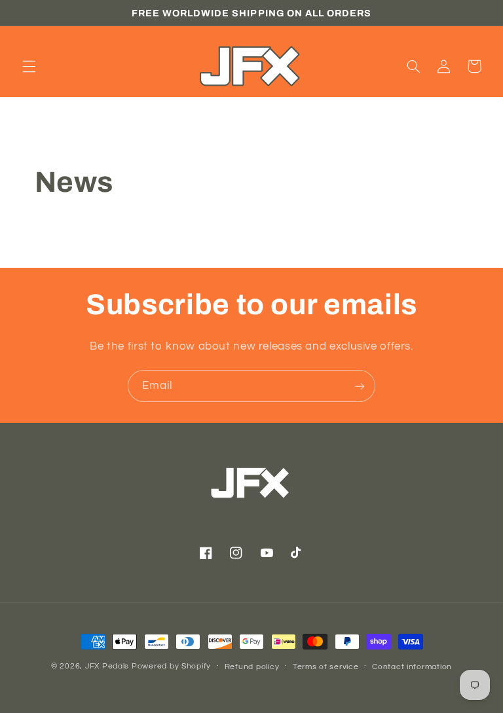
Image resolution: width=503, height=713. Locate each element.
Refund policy (252, 666)
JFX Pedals (107, 666)
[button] (29, 66)
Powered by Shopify (171, 666)
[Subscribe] (360, 386)
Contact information (412, 666)
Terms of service (326, 666)
